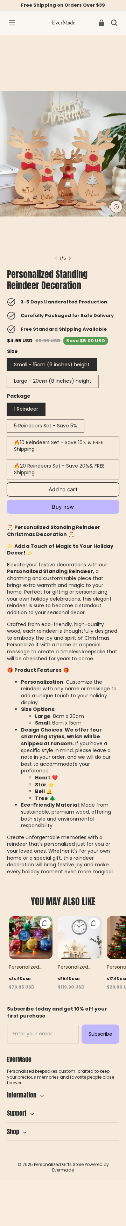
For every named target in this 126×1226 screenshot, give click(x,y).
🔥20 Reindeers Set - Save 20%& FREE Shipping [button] (59, 469)
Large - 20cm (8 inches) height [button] (52, 380)
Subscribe (100, 1033)
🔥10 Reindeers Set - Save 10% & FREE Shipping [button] (58, 446)
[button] (12, 23)
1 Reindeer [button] (26, 408)
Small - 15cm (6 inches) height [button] (52, 364)
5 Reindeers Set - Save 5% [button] (45, 425)
